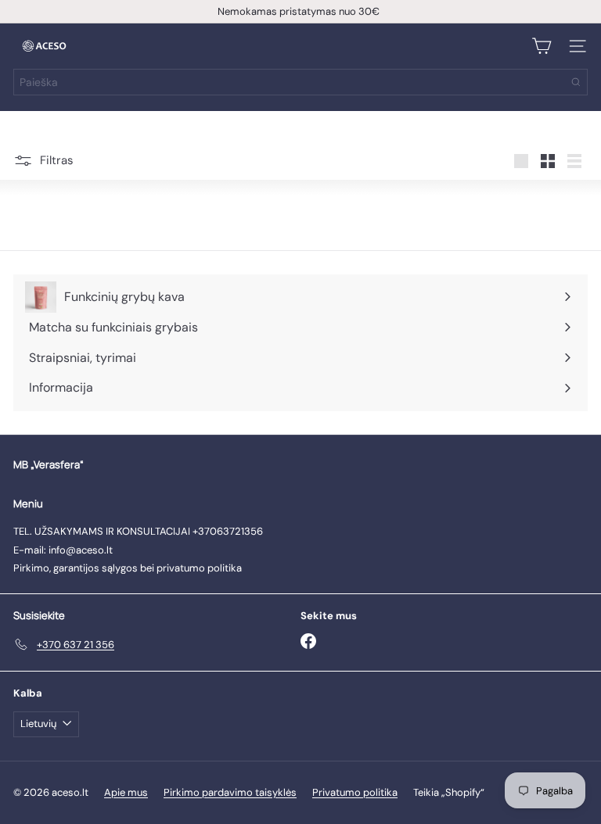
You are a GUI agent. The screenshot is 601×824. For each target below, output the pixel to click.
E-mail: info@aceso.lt (63, 550)
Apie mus (126, 792)
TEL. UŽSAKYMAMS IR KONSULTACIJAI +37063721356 (138, 531)
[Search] (576, 82)
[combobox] (300, 82)
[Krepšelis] (542, 46)
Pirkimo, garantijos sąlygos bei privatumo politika (127, 568)
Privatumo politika (355, 792)
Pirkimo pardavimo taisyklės (230, 792)
